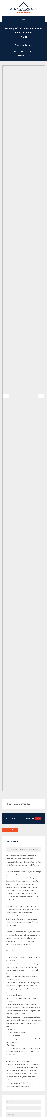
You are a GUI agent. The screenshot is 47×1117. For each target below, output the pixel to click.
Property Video (10, 830)
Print (22, 37)
